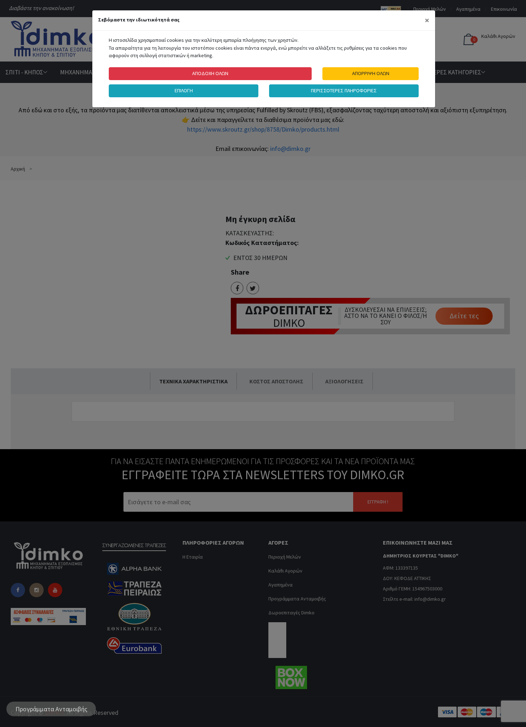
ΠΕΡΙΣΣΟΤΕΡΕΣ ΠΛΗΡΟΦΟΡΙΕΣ (344, 90)
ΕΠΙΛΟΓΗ (184, 90)
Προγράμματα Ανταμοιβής (51, 709)
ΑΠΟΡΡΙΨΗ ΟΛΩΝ (370, 73)
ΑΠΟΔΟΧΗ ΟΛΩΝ (210, 73)
